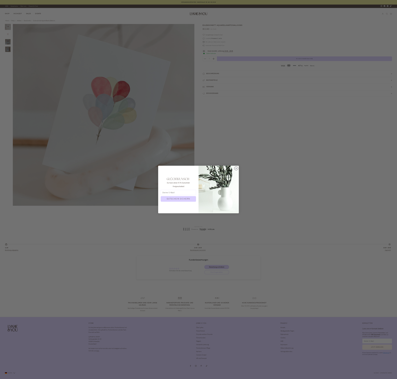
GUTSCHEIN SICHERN (178, 199)
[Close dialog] (236, 168)
